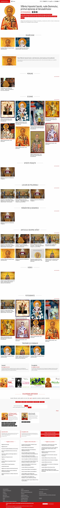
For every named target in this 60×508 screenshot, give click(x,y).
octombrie (39, 398)
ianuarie (11, 398)
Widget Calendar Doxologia (50, 432)
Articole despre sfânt (32, 16)
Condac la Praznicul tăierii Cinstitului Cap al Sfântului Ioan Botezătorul (29, 445)
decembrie (47, 398)
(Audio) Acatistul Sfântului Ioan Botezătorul (29, 469)
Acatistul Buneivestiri (5, 466)
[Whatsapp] (35, 12)
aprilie (22, 398)
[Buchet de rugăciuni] (46, 1)
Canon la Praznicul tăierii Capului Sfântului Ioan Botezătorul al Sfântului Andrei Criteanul (30, 462)
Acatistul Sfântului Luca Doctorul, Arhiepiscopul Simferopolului (50, 465)
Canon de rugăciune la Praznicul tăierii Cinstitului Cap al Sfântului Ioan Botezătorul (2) (30, 456)
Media (4, 498)
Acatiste (18, 401)
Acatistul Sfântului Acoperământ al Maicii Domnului (9, 462)
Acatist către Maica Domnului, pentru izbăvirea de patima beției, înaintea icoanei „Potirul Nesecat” (50, 448)
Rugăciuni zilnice (10, 441)
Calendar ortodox (30, 394)
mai (24, 398)
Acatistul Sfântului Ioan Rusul (47, 462)
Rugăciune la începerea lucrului (7, 456)
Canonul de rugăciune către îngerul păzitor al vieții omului (9, 454)
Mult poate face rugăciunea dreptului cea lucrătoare (50, 245)
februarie (15, 398)
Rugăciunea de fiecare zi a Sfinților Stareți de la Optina (10, 474)
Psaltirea (3, 459)
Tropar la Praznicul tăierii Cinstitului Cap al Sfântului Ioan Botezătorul (29, 465)
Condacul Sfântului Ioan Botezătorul (28, 467)
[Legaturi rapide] (58, 1)
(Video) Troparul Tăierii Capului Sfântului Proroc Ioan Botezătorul (30, 480)
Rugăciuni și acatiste (50, 441)
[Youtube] (50, 1)
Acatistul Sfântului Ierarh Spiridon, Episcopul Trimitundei (49, 455)
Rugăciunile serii (4, 446)
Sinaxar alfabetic (24, 495)
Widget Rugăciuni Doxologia (50, 435)
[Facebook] (48, 1)
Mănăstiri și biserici (24, 16)
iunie (26, 398)
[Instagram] (51, 1)
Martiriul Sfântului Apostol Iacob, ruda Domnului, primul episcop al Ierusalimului (37, 127)
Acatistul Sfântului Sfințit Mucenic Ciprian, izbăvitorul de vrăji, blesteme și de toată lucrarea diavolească (50, 470)
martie (19, 398)
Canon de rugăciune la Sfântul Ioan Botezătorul (30, 459)
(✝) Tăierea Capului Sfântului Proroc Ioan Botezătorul (12, 414)
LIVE (41, 1)
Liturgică (5, 493)
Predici (9, 425)
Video (38, 16)
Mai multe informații (18, 507)
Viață (29, 14)
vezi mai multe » (56, 76)
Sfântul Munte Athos (5, 425)
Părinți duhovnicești (25, 490)
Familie (4, 492)
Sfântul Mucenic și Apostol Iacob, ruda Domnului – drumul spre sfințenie (52, 260)
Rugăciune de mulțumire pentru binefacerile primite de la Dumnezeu (9, 471)
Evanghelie (54, 16)
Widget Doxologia (24, 499)
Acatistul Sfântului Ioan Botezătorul (28, 447)
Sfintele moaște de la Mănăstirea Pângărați (7, 178)
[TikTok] (53, 1)
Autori (22, 489)
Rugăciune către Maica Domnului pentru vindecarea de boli (48, 452)
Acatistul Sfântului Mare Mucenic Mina (48, 467)
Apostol (22, 18)
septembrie (34, 398)
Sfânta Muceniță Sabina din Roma (31, 414)
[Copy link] (37, 12)
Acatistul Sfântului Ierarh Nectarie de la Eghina (50, 460)
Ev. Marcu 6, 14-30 (24, 436)
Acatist (22, 14)
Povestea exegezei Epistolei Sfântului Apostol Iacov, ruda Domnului (36, 260)
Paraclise (30, 401)
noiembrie (43, 398)
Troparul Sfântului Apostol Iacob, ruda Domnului (7, 357)
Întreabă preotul (6, 496)
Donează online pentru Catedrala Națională (47, 495)
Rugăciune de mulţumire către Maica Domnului (10, 468)
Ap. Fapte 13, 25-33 (4, 436)
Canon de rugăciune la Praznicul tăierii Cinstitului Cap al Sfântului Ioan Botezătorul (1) (30, 453)
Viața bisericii (5, 489)
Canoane (24, 401)
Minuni (33, 14)
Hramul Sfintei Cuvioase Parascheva (9, 501)
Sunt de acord (45, 503)
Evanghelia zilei (25, 431)
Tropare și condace (30, 343)
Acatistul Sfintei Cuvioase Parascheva (8, 464)
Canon (26, 14)
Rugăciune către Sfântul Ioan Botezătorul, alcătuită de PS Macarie (29, 450)
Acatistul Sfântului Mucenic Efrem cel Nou (49, 457)
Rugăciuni (30, 35)
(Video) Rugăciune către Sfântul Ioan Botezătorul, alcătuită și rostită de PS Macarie (29, 474)
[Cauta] (47, 1)
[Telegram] (57, 1)
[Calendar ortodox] (43, 1)
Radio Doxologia (24, 501)
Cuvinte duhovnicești (7, 490)
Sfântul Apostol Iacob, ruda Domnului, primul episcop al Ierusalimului (6, 120)
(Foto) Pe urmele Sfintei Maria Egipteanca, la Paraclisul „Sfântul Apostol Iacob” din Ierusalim (7, 200)
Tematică (22, 493)
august (30, 398)
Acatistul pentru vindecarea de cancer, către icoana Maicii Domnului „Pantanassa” (49, 445)
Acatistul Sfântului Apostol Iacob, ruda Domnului (7, 48)
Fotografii (42, 16)
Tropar (46, 16)
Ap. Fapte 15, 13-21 (6, 367)
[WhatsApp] (54, 1)
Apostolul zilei (5, 431)
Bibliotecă (5, 495)
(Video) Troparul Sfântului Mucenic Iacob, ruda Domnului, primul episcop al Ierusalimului (8, 281)
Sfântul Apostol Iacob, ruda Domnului (50, 144)
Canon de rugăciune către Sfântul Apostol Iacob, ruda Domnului (22, 48)
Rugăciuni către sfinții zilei (30, 441)
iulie (28, 398)
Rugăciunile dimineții (5, 444)
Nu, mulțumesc (51, 503)
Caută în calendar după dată (17, 407)
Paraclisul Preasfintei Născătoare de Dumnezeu (10, 448)
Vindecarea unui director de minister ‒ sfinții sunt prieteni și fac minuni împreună (7, 89)
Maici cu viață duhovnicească (26, 492)
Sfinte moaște (42, 14)
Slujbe (42, 401)
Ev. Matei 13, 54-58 (35, 367)
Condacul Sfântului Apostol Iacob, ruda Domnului (37, 357)
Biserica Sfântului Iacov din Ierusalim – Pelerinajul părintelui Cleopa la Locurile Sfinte (22, 200)
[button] (13, 1)
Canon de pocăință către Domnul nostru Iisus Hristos (9, 451)
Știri (4, 499)
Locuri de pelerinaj (48, 14)
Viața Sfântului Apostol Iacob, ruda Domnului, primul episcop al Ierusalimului (36, 58)
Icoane (37, 14)
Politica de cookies (42, 493)
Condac (50, 16)
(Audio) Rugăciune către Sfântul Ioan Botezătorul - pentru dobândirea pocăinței (29, 477)
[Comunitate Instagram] (56, 1)
